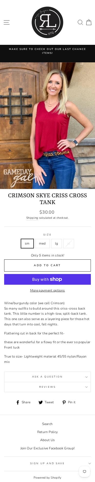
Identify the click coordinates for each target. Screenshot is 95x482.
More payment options (47, 290)
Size (47, 234)
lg (56, 243)
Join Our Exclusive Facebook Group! (47, 448)
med (42, 243)
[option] (47, 51)
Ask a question (47, 376)
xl (68, 243)
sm (27, 243)
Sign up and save (47, 463)
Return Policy (47, 432)
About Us (47, 440)
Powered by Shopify (47, 478)
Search (47, 424)
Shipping (32, 218)
